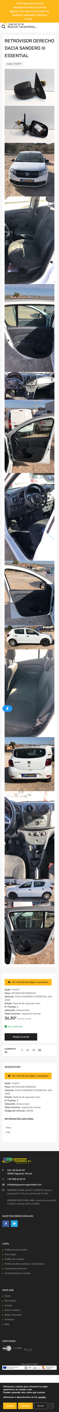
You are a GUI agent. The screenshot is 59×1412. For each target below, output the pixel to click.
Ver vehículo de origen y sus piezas (30, 982)
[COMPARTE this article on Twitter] (27, 1050)
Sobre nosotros (12, 1310)
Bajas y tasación (13, 1314)
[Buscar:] (25, 26)
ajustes (42, 1397)
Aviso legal (10, 1254)
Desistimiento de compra (17, 1273)
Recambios (10, 1300)
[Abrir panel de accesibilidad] (7, 708)
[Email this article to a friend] (39, 1050)
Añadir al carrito (21, 1036)
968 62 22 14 (16, 24)
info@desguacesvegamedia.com (24, 1184)
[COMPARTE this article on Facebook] (21, 1050)
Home (8, 1296)
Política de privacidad (16, 1249)
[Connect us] (5, 1224)
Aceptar (9, 1406)
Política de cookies (14, 1259)
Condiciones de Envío (16, 1268)
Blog (7, 1324)
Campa (8, 1305)
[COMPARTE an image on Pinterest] (33, 1050)
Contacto (9, 1319)
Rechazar (25, 1406)
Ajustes (40, 1406)
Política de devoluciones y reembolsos (24, 1263)
